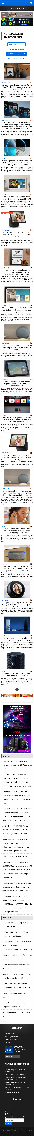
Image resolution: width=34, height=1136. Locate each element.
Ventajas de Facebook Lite (12, 1092)
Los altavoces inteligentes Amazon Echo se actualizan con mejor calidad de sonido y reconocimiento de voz (17, 493)
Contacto (7, 1043)
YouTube (9, 1111)
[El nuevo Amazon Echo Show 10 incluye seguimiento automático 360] (17, 434)
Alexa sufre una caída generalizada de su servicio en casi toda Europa (17, 639)
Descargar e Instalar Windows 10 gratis (16, 1074)
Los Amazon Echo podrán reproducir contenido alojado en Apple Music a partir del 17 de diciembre (17, 568)
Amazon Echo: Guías (16, 49)
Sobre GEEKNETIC (10, 1034)
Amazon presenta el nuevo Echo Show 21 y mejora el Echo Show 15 (17, 198)
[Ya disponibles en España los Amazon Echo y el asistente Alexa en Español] (17, 581)
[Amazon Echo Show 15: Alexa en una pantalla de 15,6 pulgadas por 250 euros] (17, 286)
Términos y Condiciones (11, 1037)
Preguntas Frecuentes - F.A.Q (13, 1040)
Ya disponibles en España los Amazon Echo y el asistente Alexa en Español (17, 603)
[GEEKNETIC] (17, 8)
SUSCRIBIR (8, 1123)
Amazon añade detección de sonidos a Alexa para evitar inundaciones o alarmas (17, 347)
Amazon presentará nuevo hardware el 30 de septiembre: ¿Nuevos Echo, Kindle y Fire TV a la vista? (17, 163)
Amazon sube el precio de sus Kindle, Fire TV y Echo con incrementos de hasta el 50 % (17, 87)
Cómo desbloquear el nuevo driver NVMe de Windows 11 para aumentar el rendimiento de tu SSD (17, 945)
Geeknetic (6, 29)
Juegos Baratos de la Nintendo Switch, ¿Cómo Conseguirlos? (16, 1078)
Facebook (10, 1105)
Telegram (10, 1114)
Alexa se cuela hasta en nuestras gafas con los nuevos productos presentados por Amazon (17, 531)
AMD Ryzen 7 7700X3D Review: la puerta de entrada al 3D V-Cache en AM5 (17, 765)
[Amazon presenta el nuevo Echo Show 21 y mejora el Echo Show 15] (17, 175)
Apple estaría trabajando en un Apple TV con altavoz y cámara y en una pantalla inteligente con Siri (17, 420)
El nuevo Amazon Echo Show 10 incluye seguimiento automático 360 (17, 456)
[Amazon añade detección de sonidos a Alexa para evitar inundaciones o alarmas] (17, 324)
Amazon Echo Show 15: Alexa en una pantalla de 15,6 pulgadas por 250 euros (17, 310)
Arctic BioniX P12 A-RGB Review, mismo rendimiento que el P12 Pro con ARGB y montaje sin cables (16, 830)
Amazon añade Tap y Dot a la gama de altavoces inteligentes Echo (17, 675)
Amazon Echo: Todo (16, 44)
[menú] (3, 3)
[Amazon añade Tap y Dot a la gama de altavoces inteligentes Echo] (17, 652)
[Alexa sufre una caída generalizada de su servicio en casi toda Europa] (17, 617)
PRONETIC (4, 1132)
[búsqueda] (31, 3)
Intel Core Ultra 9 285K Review (14, 856)
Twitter (9, 1108)
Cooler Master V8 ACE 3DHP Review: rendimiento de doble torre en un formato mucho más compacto (17, 887)
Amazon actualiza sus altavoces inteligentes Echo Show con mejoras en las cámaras (17, 383)
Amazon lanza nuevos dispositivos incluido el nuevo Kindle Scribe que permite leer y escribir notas (17, 272)
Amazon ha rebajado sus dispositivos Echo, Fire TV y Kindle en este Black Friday (17, 234)
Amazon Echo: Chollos (16, 58)
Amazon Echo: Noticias (16, 54)
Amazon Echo (13, 29)
